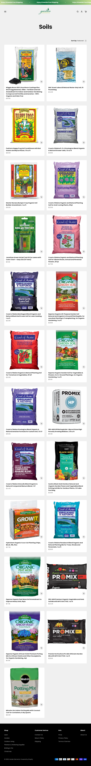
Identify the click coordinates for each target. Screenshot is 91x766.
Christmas (7, 751)
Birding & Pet (8, 748)
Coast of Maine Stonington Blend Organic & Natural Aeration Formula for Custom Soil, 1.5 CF (24, 430)
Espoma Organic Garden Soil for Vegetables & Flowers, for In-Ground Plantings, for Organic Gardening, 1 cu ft (65, 375)
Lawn (6, 735)
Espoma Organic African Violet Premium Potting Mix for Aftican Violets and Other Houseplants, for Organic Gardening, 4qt (24, 656)
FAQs (60, 735)
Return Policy (39, 738)
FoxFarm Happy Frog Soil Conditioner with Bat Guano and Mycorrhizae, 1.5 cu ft (23, 149)
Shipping (38, 741)
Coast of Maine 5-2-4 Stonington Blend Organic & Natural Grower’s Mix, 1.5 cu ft (66, 149)
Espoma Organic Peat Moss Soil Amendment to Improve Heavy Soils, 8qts (24, 600)
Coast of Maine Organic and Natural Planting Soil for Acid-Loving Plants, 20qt (65, 204)
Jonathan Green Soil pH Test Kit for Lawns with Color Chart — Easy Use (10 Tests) (23, 258)
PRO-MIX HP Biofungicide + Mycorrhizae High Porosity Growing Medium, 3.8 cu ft (65, 430)
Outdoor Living (9, 741)
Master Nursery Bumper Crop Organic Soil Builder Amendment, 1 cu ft (21, 204)
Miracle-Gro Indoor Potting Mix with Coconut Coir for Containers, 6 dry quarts (23, 711)
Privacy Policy (63, 738)
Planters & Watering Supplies (14, 745)
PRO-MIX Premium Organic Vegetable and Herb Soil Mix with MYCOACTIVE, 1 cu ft (66, 600)
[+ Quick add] (41, 81)
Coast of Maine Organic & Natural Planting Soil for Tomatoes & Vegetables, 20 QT (24, 374)
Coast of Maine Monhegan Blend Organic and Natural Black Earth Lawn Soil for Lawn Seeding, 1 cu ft (24, 316)
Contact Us (39, 735)
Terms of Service (64, 741)
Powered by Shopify (27, 759)
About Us (83, 735)
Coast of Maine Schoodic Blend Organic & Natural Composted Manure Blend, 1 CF (22, 485)
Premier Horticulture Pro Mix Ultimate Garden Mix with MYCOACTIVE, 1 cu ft (65, 655)
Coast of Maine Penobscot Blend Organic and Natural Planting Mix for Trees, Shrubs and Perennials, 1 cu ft (65, 545)
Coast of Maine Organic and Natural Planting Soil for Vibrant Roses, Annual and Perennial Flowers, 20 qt (65, 259)
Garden (7, 738)
